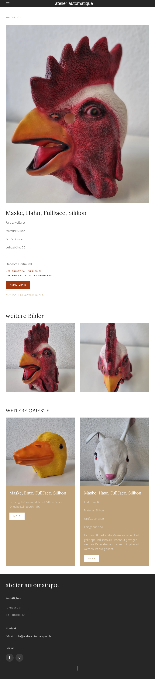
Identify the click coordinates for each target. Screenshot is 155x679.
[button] (7, 3)
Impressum (13, 607)
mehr (17, 516)
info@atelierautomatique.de (33, 636)
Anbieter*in (18, 284)
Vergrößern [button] (40, 357)
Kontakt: (25, 295)
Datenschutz (15, 615)
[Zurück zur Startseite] (77, 3)
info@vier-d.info (31, 295)
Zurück (15, 17)
